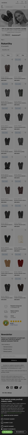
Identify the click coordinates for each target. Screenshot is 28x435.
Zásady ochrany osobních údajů (14, 412)
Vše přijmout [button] (7, 432)
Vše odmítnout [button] (20, 432)
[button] (14, 429)
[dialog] (14, 217)
